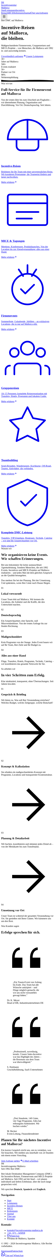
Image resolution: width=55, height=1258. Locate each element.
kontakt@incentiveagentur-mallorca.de (25, 1230)
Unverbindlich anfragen (12, 56)
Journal (27, 13)
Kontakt (11, 1219)
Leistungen (10, 10)
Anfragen (43, 13)
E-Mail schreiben (30, 1161)
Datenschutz (17, 1251)
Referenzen (18, 13)
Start (3, 10)
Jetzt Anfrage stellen (10, 1161)
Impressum (6, 1251)
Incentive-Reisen (15, 1206)
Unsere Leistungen (34, 56)
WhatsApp (14, 1236)
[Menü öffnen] (4, 16)
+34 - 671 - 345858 (16, 1233)
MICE (10, 13)
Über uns (35, 13)
